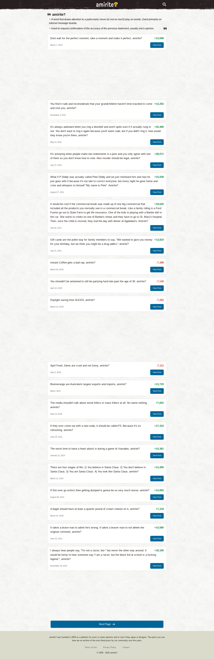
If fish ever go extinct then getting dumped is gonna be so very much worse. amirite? (99, 490)
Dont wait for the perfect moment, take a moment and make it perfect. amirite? (96, 38)
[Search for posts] (164, 5)
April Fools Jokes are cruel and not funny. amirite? (79, 365)
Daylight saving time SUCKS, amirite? (72, 300)
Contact (126, 647)
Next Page (105, 624)
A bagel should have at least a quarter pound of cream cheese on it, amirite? (94, 508)
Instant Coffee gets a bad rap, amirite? (72, 262)
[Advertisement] (107, 75)
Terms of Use (91, 647)
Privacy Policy (109, 647)
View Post (157, 45)
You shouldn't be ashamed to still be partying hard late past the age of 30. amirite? (98, 281)
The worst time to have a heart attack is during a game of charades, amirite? (95, 448)
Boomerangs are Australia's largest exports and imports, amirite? (88, 384)
